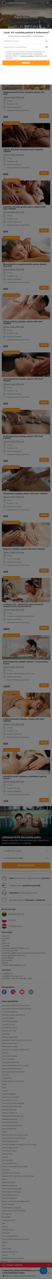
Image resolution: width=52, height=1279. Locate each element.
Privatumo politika (26, 56)
